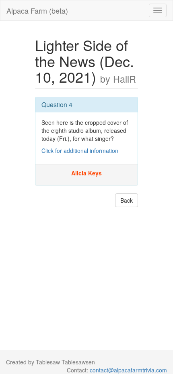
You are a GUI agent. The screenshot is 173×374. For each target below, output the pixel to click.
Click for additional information (79, 150)
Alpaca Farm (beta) (37, 10)
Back (126, 200)
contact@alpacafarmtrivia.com (128, 370)
